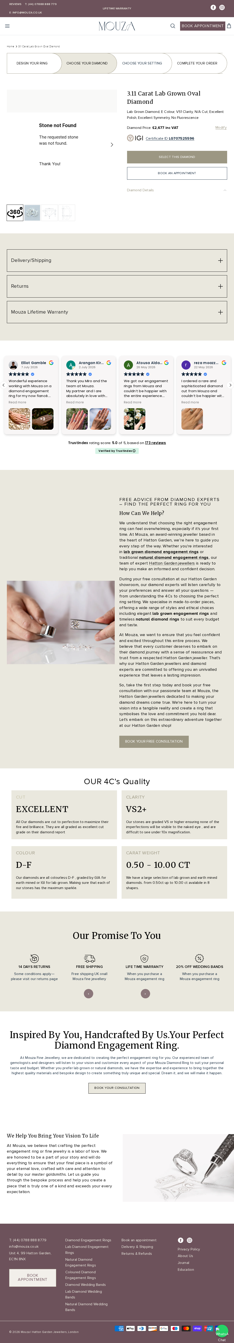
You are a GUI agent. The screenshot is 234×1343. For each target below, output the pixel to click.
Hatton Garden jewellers (172, 563)
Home (10, 46)
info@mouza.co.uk (24, 1246)
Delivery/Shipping (31, 260)
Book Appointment (203, 25)
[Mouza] (117, 26)
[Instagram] (222, 7)
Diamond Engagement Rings (88, 1240)
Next (145, 993)
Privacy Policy (189, 1249)
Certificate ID (170, 138)
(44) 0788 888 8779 (29, 1240)
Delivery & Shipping (137, 1246)
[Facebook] (213, 7)
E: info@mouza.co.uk (25, 12)
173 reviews (155, 442)
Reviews (15, 4)
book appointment (33, 1277)
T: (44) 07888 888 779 (41, 4)
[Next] (112, 145)
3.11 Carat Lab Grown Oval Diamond (39, 46)
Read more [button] (17, 402)
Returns (20, 286)
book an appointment (177, 173)
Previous (88, 993)
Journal (183, 1262)
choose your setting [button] (142, 63)
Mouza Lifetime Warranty (39, 312)
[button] (230, 385)
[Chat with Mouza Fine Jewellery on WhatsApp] (222, 1331)
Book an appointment (139, 1240)
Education (186, 1269)
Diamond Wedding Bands (85, 1284)
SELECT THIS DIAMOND (177, 157)
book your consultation (117, 1088)
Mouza (25, 1332)
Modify (221, 127)
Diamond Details (140, 190)
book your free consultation (154, 741)
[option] (62, 145)
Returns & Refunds (137, 1253)
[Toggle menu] (7, 26)
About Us (185, 1256)
